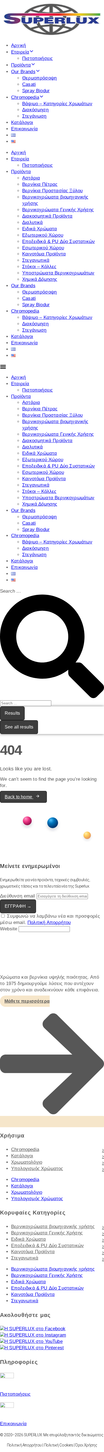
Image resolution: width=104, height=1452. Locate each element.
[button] (52, 367)
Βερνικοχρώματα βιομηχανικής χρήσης (53, 1226)
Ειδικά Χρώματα (39, 228)
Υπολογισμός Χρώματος (37, 1168)
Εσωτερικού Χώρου (43, 247)
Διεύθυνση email (17, 896)
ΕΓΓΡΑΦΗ (18, 906)
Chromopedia (25, 97)
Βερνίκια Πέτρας (40, 184)
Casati (29, 84)
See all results (19, 727)
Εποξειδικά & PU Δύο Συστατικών (58, 241)
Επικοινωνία (24, 128)
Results (12, 713)
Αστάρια (31, 178)
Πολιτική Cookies (58, 1445)
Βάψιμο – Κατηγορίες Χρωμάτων (57, 103)
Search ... (10, 591)
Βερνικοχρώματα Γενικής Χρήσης (58, 209)
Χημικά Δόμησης (39, 279)
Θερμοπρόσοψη (39, 78)
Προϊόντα (21, 65)
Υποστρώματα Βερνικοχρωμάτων (58, 273)
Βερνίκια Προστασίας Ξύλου (52, 190)
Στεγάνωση (34, 116)
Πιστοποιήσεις (37, 58)
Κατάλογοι (22, 122)
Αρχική (18, 45)
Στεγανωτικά (35, 260)
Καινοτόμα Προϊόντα (44, 254)
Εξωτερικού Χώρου (42, 235)
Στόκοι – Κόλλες (39, 266)
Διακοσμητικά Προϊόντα (47, 216)
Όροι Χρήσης (86, 1445)
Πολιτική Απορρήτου (49, 922)
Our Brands (23, 71)
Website (9, 928)
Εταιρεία (20, 52)
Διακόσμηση (35, 109)
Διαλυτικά (32, 222)
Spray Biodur (36, 90)
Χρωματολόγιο (26, 1162)
